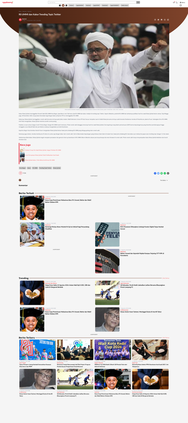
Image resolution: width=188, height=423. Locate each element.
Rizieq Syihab (56, 168)
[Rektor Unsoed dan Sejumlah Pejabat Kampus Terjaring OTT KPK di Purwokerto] (107, 261)
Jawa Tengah (22, 363)
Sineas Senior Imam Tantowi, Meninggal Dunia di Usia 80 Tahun (140, 312)
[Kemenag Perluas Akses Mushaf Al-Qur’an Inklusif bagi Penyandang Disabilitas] (32, 234)
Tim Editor (163, 180)
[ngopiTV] (174, 2)
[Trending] (60, 5)
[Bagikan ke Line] (161, 20)
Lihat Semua (165, 278)
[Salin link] (168, 20)
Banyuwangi (60, 363)
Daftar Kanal (125, 5)
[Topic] (66, 5)
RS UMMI (35, 168)
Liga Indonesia (124, 283)
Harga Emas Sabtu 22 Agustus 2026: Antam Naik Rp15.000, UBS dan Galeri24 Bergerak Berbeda (149, 395)
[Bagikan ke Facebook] (155, 20)
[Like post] (20, 173)
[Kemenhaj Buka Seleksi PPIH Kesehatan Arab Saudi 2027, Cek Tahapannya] (150, 350)
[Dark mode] (177, 2)
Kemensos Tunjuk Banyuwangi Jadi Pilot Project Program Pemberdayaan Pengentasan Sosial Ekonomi (73, 365)
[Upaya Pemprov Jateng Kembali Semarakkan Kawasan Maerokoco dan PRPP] (37, 350)
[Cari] (138, 2)
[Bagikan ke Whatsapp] (165, 20)
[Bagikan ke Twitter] (158, 20)
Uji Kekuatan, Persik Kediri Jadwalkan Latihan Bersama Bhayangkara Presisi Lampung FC (73, 395)
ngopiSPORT (96, 5)
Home (20, 11)
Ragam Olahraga (99, 363)
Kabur (29, 168)
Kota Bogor (22, 168)
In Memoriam (124, 310)
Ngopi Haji (134, 363)
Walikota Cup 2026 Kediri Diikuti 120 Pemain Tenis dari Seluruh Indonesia (111, 365)
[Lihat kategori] (180, 5)
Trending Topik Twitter (45, 168)
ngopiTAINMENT (115, 5)
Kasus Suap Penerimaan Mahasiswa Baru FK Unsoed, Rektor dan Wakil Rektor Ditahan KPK (112, 395)
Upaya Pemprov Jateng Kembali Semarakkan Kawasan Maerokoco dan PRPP (35, 365)
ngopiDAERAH (79, 5)
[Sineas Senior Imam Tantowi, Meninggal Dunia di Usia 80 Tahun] (107, 319)
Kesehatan (105, 5)
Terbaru (71, 5)
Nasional (88, 5)
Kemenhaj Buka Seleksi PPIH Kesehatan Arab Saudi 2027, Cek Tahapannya (150, 365)
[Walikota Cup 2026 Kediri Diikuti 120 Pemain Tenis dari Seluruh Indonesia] (113, 350)
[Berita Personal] (63, 5)
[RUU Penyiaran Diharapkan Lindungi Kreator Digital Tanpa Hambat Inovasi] (107, 234)
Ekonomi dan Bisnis (51, 283)
